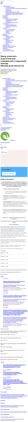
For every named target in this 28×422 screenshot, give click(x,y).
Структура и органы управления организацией (16, 8)
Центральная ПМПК (10, 29)
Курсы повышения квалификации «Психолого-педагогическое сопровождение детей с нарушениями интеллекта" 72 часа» (14, 366)
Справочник (6, 35)
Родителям (5, 17)
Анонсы (2, 362)
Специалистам (6, 23)
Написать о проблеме (9, 173)
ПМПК (4, 28)
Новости (8, 31)
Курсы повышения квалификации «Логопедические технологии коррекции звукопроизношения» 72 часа (12, 373)
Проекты (8, 27)
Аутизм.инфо (6, 38)
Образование (9, 10)
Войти (2, 2)
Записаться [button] (12, 140)
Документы (8, 9)
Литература (8, 21)
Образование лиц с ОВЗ (11, 20)
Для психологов (6, 49)
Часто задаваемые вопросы (12, 22)
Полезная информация (5, 414)
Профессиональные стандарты (12, 11)
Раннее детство (6, 44)
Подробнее (5, 290)
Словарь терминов (10, 36)
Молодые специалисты (8, 47)
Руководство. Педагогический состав (14, 14)
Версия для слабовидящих (7, 74)
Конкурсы (5, 48)
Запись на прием (9, 30)
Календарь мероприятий (8, 50)
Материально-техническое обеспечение (14, 13)
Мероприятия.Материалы (11, 26)
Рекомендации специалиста (12, 19)
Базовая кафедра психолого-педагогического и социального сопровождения (14, 282)
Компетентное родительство (9, 46)
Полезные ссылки (10, 40)
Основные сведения (10, 7)
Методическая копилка (11, 24)
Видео (7, 43)
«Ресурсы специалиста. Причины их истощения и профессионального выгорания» (15, 296)
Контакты (5, 16)
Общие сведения (7, 6)
